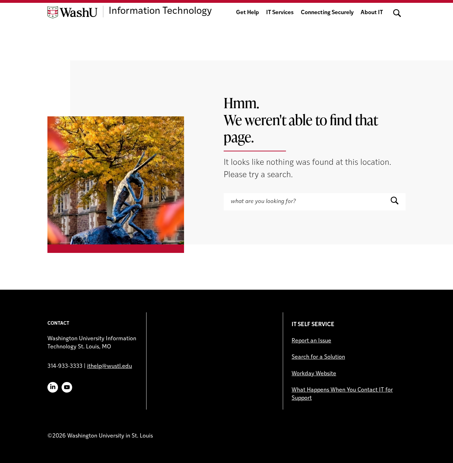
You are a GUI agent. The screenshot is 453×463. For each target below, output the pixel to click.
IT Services (280, 13)
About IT (372, 13)
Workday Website (314, 374)
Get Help (247, 13)
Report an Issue (311, 341)
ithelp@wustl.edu (109, 366)
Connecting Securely (327, 13)
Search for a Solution (318, 357)
